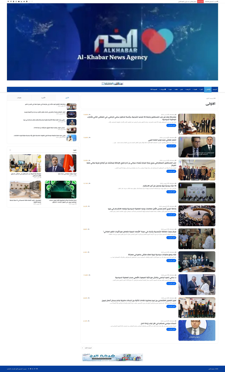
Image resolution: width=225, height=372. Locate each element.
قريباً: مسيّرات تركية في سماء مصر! (67, 174)
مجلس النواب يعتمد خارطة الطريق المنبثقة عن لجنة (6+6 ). (49, 128)
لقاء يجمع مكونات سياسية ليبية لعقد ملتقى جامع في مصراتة (152, 254)
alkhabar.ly (172, 114)
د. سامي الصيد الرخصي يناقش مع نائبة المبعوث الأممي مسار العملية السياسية (145, 277)
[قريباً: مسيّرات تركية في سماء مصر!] (60, 163)
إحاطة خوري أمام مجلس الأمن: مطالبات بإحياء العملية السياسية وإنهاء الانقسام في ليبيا (142, 208)
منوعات (162, 89)
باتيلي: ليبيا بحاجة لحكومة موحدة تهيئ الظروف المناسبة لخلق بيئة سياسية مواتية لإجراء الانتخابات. (39, 135)
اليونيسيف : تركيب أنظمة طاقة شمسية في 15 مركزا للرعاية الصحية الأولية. (25, 201)
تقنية (170, 89)
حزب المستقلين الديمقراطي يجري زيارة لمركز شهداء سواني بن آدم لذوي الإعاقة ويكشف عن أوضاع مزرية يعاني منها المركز (131, 164)
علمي (181, 89)
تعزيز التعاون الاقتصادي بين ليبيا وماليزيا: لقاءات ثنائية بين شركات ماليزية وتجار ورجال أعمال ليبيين (139, 300)
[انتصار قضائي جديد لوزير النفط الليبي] (196, 147)
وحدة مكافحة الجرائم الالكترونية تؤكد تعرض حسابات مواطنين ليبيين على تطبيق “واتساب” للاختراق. (62, 201)
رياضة (187, 89)
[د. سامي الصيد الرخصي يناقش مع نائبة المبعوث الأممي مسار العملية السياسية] (196, 284)
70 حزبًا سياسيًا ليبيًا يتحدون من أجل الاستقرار (159, 185)
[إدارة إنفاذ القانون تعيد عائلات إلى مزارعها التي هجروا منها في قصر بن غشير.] (71, 106)
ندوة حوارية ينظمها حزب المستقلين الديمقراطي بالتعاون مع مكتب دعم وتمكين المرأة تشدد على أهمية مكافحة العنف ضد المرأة (165, 1)
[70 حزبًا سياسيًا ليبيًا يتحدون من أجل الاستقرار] (196, 192)
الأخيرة (43, 97)
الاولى (207, 89)
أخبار (201, 89)
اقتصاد (195, 89)
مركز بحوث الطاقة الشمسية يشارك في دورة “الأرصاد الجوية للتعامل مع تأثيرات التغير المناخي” (139, 231)
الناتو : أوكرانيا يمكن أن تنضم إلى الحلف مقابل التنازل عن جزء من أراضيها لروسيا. (44, 112)
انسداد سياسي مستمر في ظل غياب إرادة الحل (158, 323)
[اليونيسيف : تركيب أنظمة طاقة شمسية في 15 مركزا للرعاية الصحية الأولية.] (25, 189)
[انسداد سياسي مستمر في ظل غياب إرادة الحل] (196, 330)
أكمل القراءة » (171, 125)
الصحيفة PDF (154, 89)
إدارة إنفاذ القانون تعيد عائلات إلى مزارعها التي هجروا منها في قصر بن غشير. (45, 104)
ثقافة (176, 89)
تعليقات (19, 97)
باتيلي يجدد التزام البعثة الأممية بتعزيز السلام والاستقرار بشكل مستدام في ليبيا (44, 120)
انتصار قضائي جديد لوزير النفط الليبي (162, 140)
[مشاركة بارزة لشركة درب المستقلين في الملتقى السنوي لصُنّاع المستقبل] (25, 163)
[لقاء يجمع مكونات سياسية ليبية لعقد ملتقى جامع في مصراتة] (196, 261)
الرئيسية (215, 89)
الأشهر (67, 97)
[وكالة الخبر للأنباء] (112, 41)
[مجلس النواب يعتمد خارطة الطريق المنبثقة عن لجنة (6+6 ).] (71, 130)
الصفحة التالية (88, 348)
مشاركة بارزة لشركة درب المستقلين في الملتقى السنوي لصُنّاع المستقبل (26, 175)
